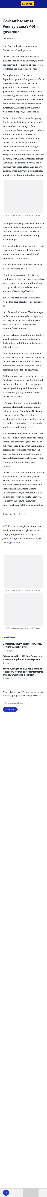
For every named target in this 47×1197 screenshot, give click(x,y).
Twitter (19, 513)
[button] (6, 1193)
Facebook (14, 513)
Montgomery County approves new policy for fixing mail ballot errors (22, 645)
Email (25, 513)
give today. (15, 542)
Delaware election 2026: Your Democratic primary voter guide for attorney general (22, 658)
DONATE (28, 3)
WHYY (9, 4)
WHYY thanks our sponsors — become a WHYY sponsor (23, 215)
